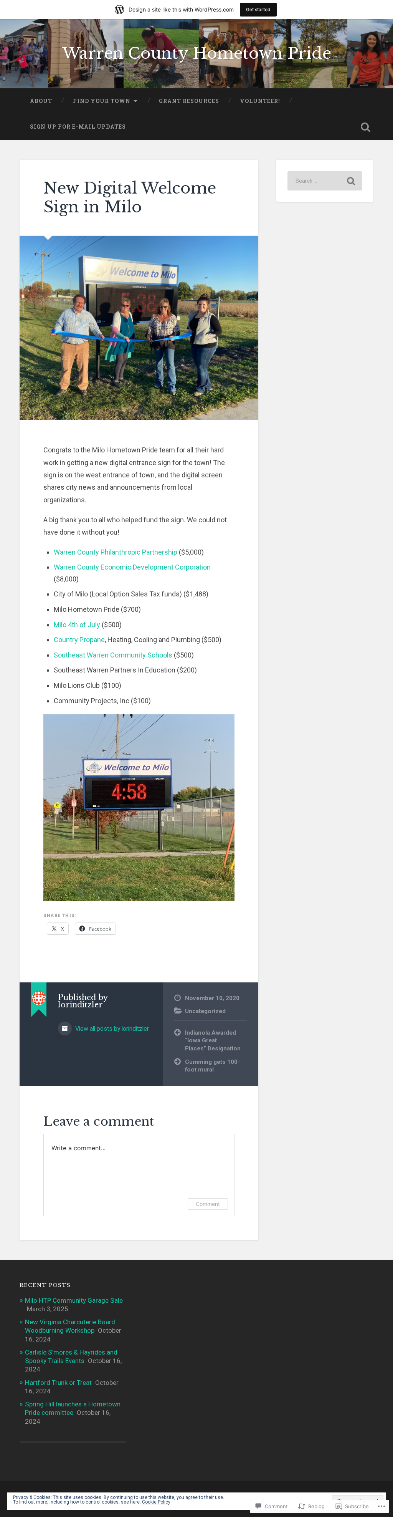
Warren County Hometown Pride (196, 53)
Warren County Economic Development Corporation (132, 567)
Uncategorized (205, 1011)
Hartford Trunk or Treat (58, 1382)
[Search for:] (324, 180)
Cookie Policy (156, 1502)
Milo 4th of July (77, 625)
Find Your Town (101, 101)
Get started (258, 9)
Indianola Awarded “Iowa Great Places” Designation (213, 1040)
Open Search (365, 127)
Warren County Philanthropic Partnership (115, 552)
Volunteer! (260, 101)
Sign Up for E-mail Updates (78, 126)
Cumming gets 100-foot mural (212, 1065)
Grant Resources (189, 101)
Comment (208, 1204)
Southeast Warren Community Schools (113, 655)
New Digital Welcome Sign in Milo (129, 198)
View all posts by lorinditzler (111, 1028)
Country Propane (79, 640)
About (41, 101)
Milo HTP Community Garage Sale (74, 1300)
